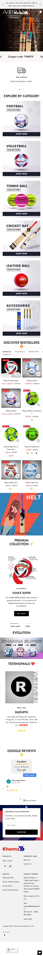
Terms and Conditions (10, 890)
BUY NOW (21, 616)
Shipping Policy (8, 877)
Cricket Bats (33, 352)
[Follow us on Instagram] (10, 866)
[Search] (8, 13)
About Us (27, 860)
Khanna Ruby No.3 (11, 482)
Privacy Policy (7, 886)
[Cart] (39, 13)
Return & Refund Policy (11, 882)
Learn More (28, 919)
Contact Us (27, 864)
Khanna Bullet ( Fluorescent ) (31, 412)
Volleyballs (20, 352)
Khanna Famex (32, 380)
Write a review (30, 775)
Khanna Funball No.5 (32, 447)
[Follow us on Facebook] (5, 866)
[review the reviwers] (7, 787)
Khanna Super (11, 411)
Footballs (7, 352)
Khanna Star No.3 (32, 482)
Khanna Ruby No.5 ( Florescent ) (11, 448)
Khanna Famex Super (11, 380)
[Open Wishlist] (39, 953)
